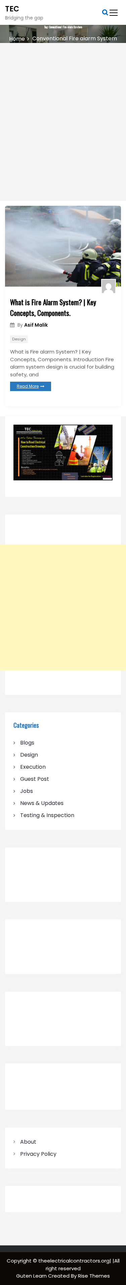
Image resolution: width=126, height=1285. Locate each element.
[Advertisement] (63, 109)
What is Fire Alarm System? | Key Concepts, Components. (53, 307)
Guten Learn (32, 1275)
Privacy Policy (38, 1154)
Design (19, 339)
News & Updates (42, 803)
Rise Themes (94, 1275)
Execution (33, 767)
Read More (28, 386)
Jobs (26, 791)
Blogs (27, 743)
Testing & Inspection (47, 815)
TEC (12, 9)
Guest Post (34, 779)
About (28, 1142)
